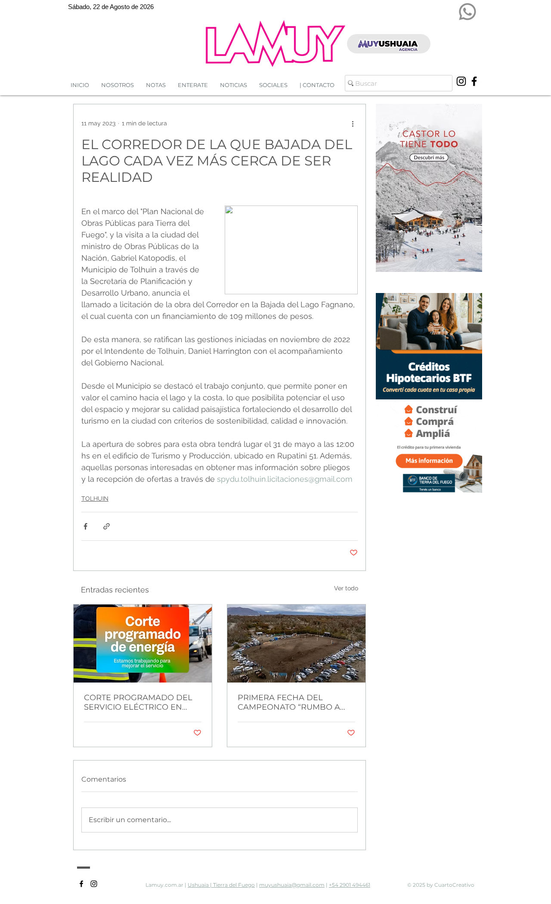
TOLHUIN (94, 498)
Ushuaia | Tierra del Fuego (221, 885)
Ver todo (346, 588)
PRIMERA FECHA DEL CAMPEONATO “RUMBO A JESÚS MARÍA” (289, 702)
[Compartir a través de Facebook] (85, 526)
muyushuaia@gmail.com (292, 885)
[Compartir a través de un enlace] (106, 526)
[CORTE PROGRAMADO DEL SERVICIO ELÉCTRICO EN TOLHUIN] (143, 644)
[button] (233, 85)
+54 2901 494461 (349, 885)
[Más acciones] (352, 123)
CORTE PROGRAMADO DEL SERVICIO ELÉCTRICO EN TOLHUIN (138, 702)
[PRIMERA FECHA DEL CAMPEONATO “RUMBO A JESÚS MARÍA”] (296, 644)
